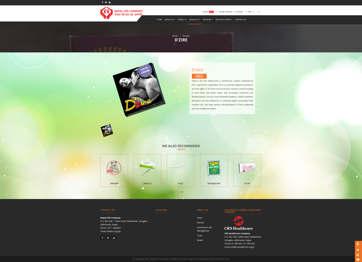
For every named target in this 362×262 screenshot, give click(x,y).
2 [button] (182, 192)
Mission (200, 222)
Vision (199, 217)
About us (170, 19)
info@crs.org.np (113, 231)
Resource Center (225, 19)
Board (200, 240)
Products (195, 19)
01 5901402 (249, 243)
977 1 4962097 (114, 228)
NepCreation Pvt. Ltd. (219, 258)
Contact (240, 11)
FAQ (250, 11)
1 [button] (179, 192)
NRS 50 (199, 76)
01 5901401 (236, 243)
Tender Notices (225, 11)
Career (207, 11)
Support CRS (240, 19)
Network (208, 19)
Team (199, 235)
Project (183, 19)
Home (159, 19)
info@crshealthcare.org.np (242, 247)
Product (186, 35)
